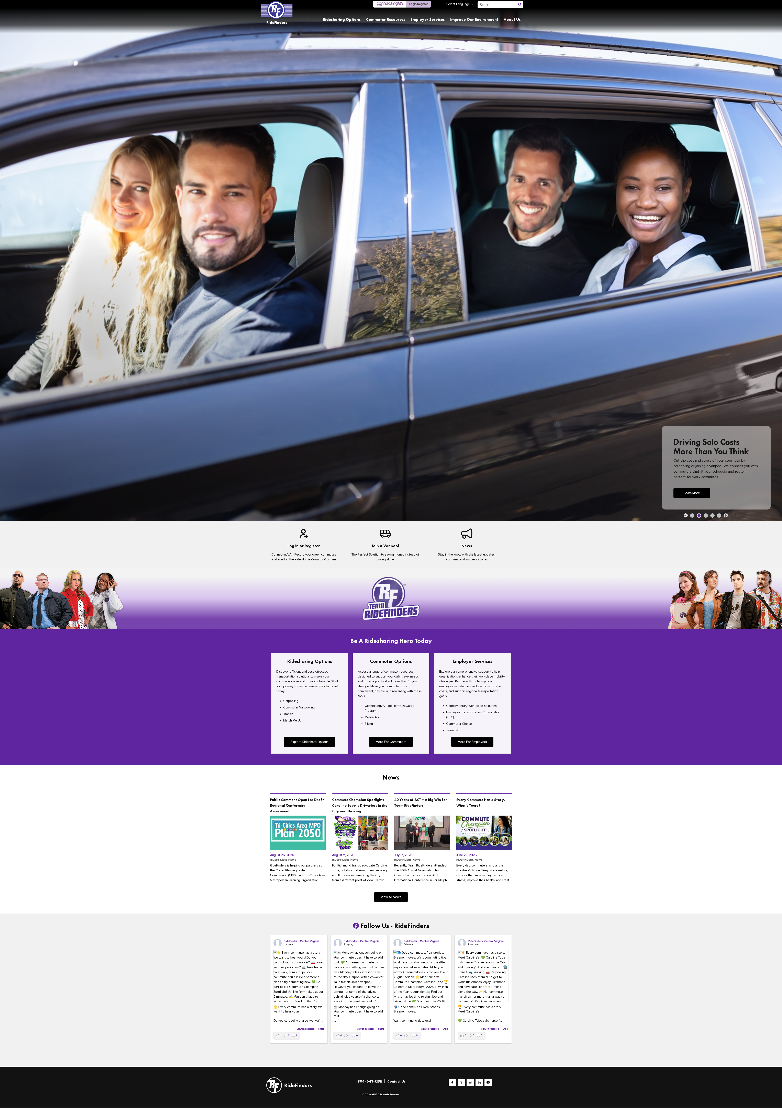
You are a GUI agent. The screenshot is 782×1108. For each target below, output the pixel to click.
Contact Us (396, 1081)
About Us (512, 19)
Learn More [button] (692, 494)
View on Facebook (306, 1029)
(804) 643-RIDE (369, 1081)
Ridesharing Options (342, 19)
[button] (686, 516)
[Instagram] (470, 1083)
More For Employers (472, 742)
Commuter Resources (385, 19)
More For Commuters (391, 742)
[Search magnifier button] (520, 4)
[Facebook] (452, 1083)
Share (321, 1029)
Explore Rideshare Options (309, 742)
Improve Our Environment (474, 19)
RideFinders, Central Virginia (301, 941)
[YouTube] (488, 1083)
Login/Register (418, 4)
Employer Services (428, 19)
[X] (461, 1083)
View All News (391, 897)
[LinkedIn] (479, 1083)
